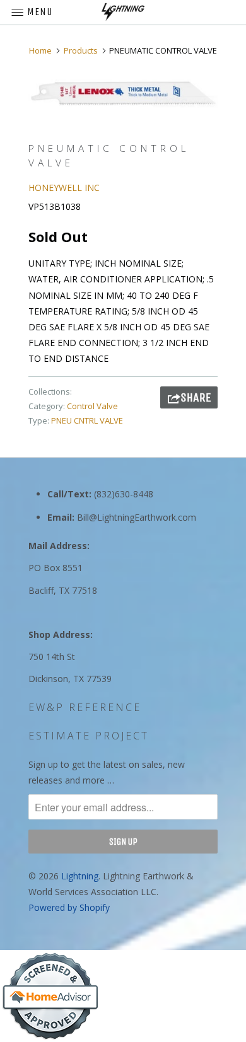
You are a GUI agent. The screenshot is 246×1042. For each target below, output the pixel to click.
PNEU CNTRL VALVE (87, 420)
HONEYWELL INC (64, 188)
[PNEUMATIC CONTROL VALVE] (123, 93)
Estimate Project (88, 736)
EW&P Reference (84, 707)
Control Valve (92, 406)
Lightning (79, 876)
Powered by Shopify (69, 907)
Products (81, 50)
